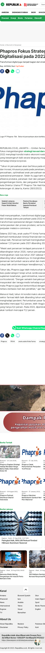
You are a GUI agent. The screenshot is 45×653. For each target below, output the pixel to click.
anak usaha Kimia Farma (26, 341)
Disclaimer (4, 627)
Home (2, 45)
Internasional (5, 606)
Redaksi (21, 624)
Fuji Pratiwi (20, 66)
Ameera (3, 595)
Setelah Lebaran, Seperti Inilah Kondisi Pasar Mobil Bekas (10, 203)
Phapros (4, 341)
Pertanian (28, 18)
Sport (37, 602)
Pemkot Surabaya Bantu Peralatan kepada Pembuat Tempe (30, 204)
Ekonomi (9, 45)
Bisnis (20, 18)
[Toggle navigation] (2, 4)
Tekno (20, 606)
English (38, 609)
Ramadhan (22, 612)
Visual (20, 609)
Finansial (5, 18)
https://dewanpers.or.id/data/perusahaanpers (19, 640)
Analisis (21, 602)
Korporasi (17, 45)
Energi (13, 18)
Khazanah (4, 599)
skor (33, 12)
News (2, 602)
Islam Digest (40, 599)
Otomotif (38, 18)
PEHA (13, 341)
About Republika (6, 624)
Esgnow (3, 609)
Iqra (19, 599)
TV (1, 612)
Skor (37, 595)
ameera (5, 12)
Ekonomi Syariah (20, 12)
